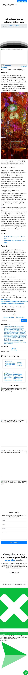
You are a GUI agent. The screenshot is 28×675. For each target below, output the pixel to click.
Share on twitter (20, 317)
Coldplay (12, 306)
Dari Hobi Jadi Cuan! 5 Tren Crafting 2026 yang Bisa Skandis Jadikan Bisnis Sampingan (15, 334)
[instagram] (4, 1)
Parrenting (14, 350)
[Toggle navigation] (16, 4)
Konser (3, 309)
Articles (17, 25)
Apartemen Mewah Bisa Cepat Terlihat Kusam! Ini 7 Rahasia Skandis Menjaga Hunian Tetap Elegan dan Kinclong (14, 328)
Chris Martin (5, 306)
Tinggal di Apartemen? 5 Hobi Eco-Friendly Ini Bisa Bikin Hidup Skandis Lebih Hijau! (15, 331)
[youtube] (3, 1)
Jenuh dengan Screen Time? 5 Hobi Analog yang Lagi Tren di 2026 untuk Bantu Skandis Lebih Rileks (15, 338)
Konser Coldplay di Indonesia (9, 311)
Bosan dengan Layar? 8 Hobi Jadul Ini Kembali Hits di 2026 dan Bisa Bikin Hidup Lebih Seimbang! (15, 342)
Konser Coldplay (11, 309)
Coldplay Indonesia (20, 306)
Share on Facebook (9, 317)
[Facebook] (1, 1)
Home (11, 25)
